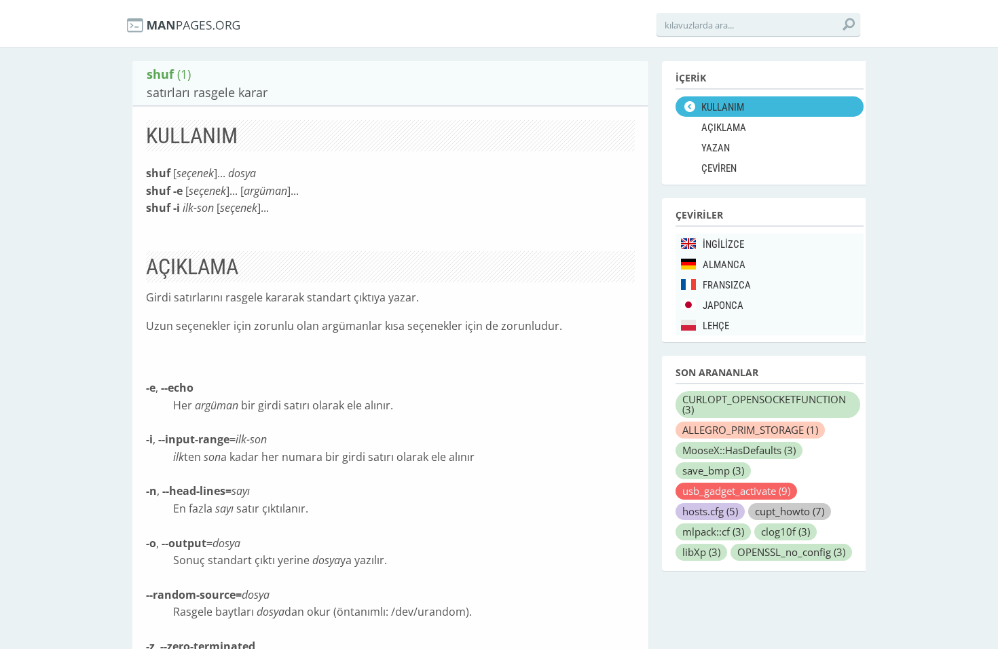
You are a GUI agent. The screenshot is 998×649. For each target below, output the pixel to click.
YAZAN (715, 148)
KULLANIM (722, 107)
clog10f (785, 531)
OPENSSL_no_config (791, 552)
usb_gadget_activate (736, 491)
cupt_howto (789, 511)
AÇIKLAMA (723, 128)
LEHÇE (716, 326)
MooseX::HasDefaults (739, 450)
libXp (701, 552)
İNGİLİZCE (723, 244)
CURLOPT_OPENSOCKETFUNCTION (764, 404)
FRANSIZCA (727, 285)
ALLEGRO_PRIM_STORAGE (750, 430)
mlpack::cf (713, 531)
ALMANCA (724, 265)
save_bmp (713, 470)
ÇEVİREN (719, 168)
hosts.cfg (710, 511)
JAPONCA (723, 305)
